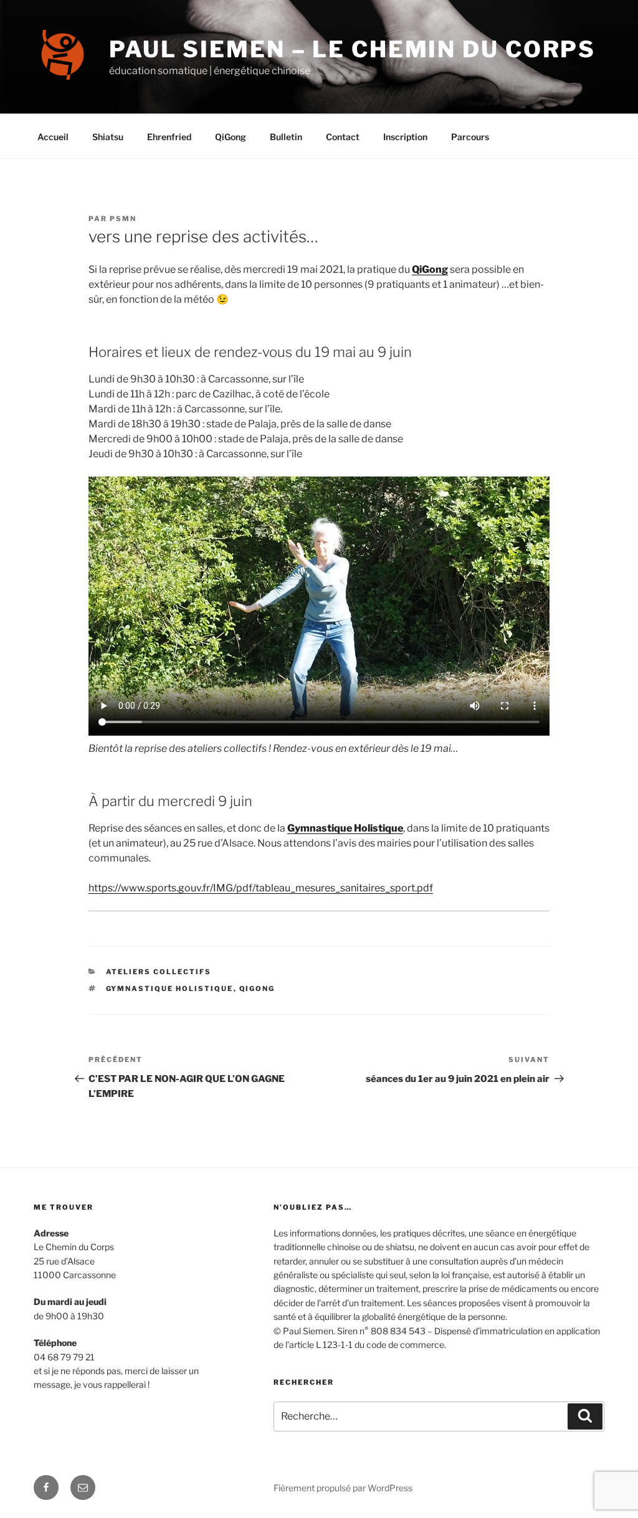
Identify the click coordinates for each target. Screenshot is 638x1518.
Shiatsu (107, 136)
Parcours (470, 136)
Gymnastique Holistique (345, 828)
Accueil (53, 136)
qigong (257, 988)
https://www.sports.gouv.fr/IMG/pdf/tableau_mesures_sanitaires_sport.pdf (260, 888)
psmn (123, 218)
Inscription (405, 136)
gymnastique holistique (170, 988)
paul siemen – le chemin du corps (352, 49)
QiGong (230, 136)
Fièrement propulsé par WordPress (343, 1487)
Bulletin (286, 136)
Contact (342, 136)
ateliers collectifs (159, 971)
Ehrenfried (169, 136)
